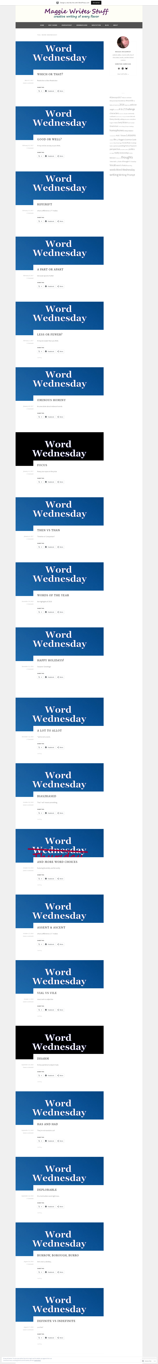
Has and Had (47, 1124)
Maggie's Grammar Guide (127, 139)
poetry (126, 149)
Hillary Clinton (125, 126)
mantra (111, 143)
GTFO (120, 126)
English (112, 123)
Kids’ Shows (52, 25)
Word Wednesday (125, 169)
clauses (125, 113)
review (131, 153)
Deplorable (47, 1189)
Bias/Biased (46, 796)
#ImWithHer (122, 101)
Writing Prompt (127, 175)
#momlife (129, 100)
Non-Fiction (96, 25)
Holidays (131, 126)
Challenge (130, 109)
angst (112, 109)
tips (117, 161)
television (113, 158)
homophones (117, 130)
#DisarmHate (114, 101)
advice (133, 104)
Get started (96, 2)
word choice (121, 165)
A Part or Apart (50, 269)
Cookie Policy (37, 1360)
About (115, 25)
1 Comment (30, 148)
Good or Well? (49, 139)
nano (111, 146)
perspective (115, 149)
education (127, 119)
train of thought (123, 161)
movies (124, 143)
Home (42, 25)
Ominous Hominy (51, 400)
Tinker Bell (113, 161)
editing (122, 119)
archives (116, 109)
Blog (107, 25)
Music (129, 143)
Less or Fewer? (50, 334)
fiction (125, 122)
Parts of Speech (131, 146)
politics (132, 149)
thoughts (127, 157)
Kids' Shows (121, 135)
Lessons (131, 135)
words (113, 169)
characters (114, 113)
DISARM (128, 116)
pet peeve (122, 149)
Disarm (43, 1058)
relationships (124, 153)
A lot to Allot (49, 730)
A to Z (122, 109)
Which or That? (50, 74)
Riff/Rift (44, 204)
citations (121, 113)
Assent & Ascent (51, 927)
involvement (113, 135)
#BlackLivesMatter (127, 97)
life (115, 139)
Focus (42, 465)
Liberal (111, 140)
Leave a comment (28, 83)
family (120, 122)
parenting (122, 146)
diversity (117, 119)
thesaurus (118, 158)
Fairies (116, 123)
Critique (124, 116)
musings (133, 143)
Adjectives (127, 105)
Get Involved (131, 123)
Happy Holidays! (50, 660)
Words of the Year (53, 595)
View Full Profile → (123, 74)
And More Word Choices (57, 862)
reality (116, 152)
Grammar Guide (81, 25)
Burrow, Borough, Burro (58, 1255)
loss (117, 140)
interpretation (128, 131)
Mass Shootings (117, 143)
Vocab (113, 165)
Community (118, 116)
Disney (112, 119)
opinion (115, 146)
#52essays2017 (67, 25)
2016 (121, 104)
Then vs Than (48, 530)
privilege (112, 153)
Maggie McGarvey (123, 52)
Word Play (129, 165)
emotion (133, 119)
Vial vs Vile (47, 993)
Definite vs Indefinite (56, 1321)
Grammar (114, 126)
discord (132, 116)
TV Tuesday (132, 161)
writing (114, 175)
